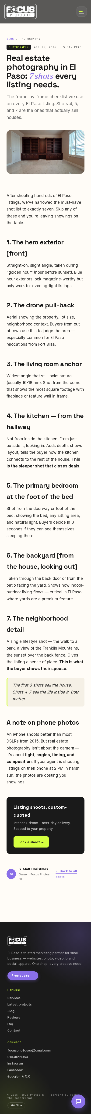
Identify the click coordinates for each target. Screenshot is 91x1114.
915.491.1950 (17, 1057)
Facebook (15, 1070)
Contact (14, 1030)
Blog (10, 38)
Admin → (16, 1105)
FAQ (10, 1024)
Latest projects (19, 1004)
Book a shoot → (31, 842)
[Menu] (82, 12)
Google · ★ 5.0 (18, 1076)
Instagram (15, 1063)
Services (14, 998)
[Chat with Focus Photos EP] (78, 1101)
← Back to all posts (66, 874)
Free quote (23, 976)
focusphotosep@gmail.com (29, 1050)
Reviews (13, 1017)
